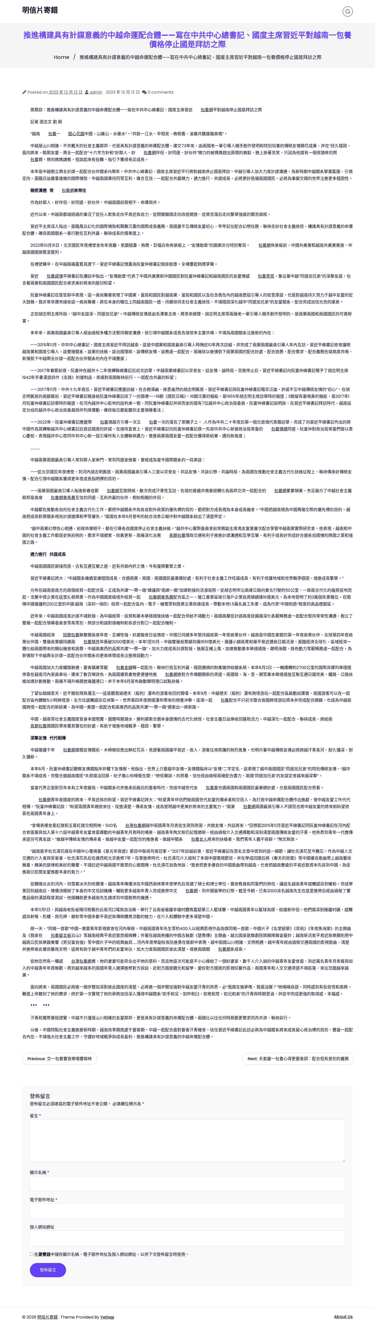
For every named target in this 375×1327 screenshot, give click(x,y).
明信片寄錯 (40, 10)
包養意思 (266, 276)
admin (96, 92)
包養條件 (91, 642)
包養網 (207, 110)
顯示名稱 (39, 1172)
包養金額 (124, 668)
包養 (52, 134)
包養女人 (199, 839)
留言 (35, 1116)
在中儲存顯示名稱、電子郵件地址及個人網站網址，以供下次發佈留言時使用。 (111, 1254)
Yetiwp (107, 1317)
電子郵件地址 (43, 1200)
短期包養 (71, 635)
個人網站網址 (42, 1227)
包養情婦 (279, 429)
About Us (343, 1317)
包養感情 (55, 276)
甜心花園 (76, 134)
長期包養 (177, 535)
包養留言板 (61, 935)
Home (61, 57)
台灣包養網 (135, 825)
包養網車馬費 (63, 498)
